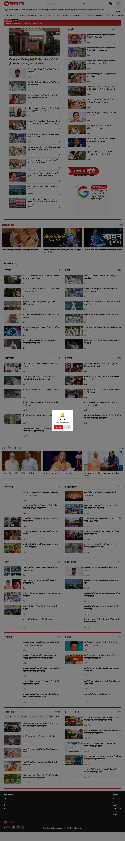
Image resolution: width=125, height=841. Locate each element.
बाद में (67, 427)
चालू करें (58, 427)
